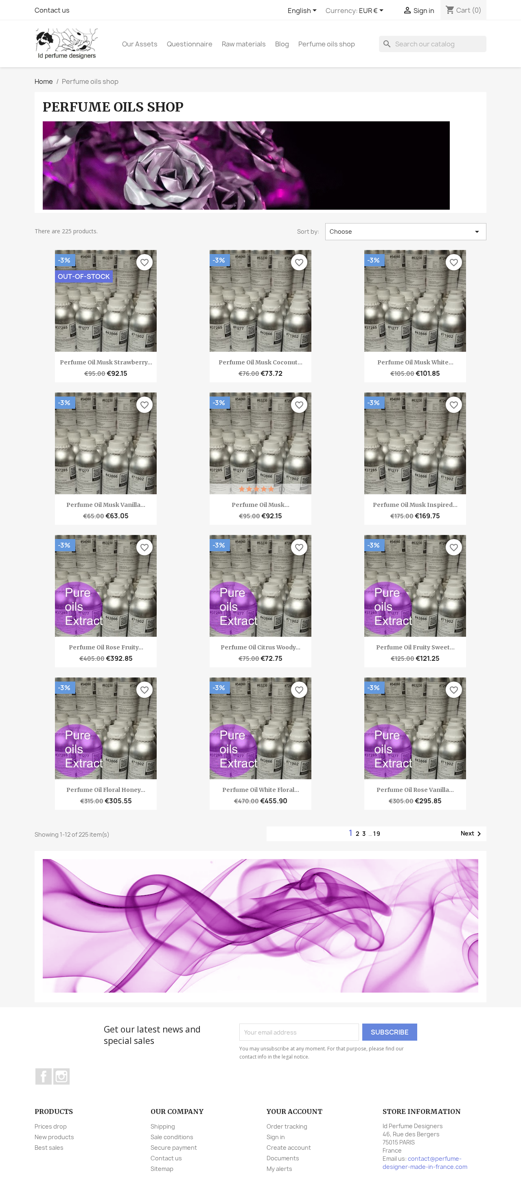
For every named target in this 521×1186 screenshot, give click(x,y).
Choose (406, 232)
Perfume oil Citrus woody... (260, 647)
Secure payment (174, 1147)
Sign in (276, 1137)
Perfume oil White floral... (260, 790)
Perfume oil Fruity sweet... (415, 647)
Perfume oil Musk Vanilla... (105, 505)
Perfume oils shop (326, 43)
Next (472, 834)
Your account (294, 1111)
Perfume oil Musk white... (415, 362)
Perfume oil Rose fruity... (106, 647)
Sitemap (162, 1169)
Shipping (163, 1126)
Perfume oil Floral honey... (105, 790)
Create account (289, 1147)
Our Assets (140, 43)
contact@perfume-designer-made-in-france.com (425, 1163)
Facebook (43, 1076)
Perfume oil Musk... (260, 505)
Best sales (49, 1147)
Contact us (52, 10)
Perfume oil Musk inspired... (415, 505)
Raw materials (244, 43)
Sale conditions (172, 1137)
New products (54, 1137)
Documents (283, 1158)
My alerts (279, 1169)
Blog (282, 43)
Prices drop (51, 1126)
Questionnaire (189, 43)
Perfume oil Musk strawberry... (106, 362)
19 (377, 833)
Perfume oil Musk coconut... (260, 362)
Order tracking (287, 1126)
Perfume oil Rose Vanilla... (415, 790)
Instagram (61, 1076)
